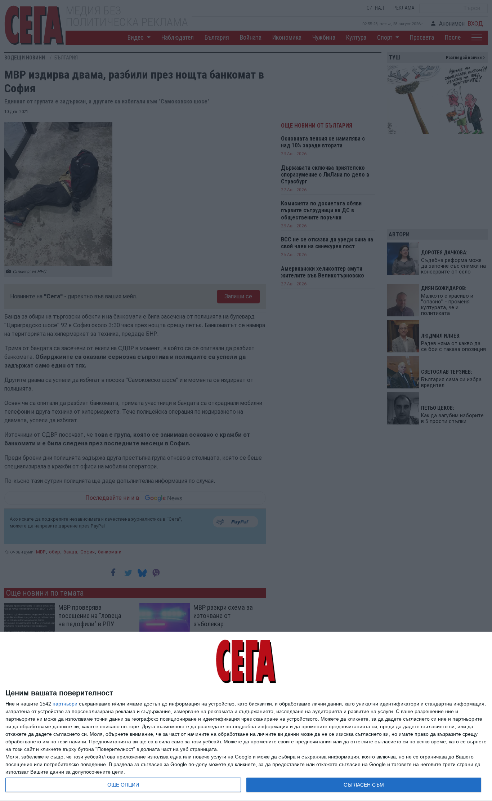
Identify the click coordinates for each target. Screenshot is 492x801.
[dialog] (246, 716)
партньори (65, 703)
